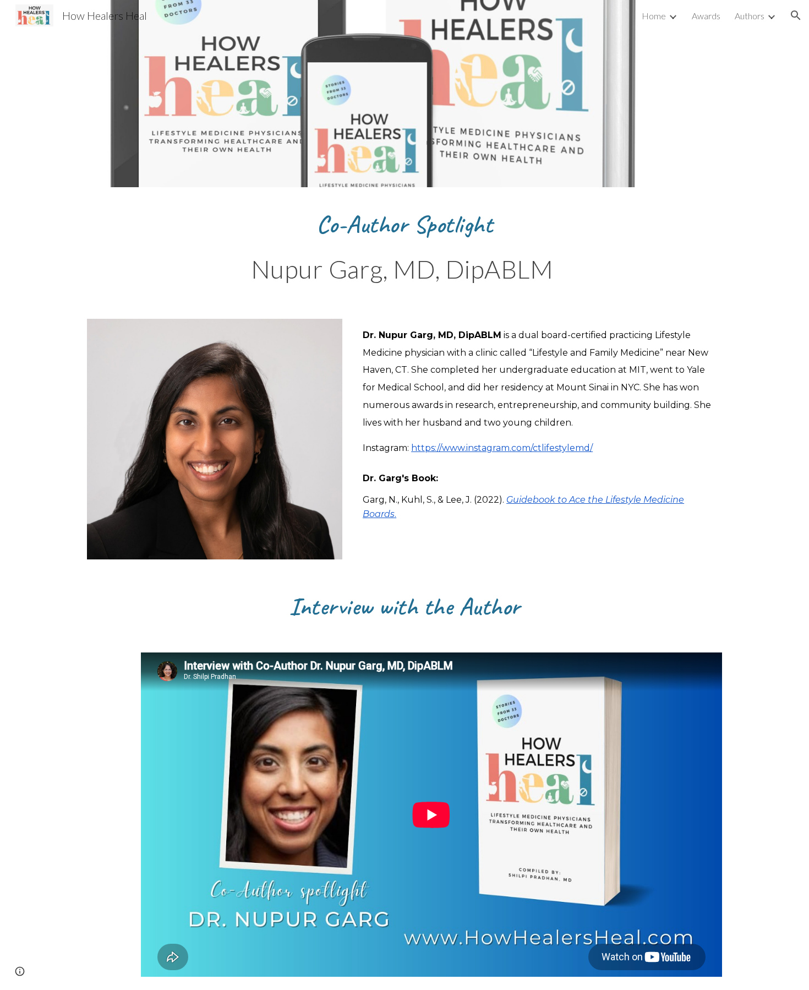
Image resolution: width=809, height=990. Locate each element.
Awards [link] (706, 15)
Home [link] (654, 15)
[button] (796, 15)
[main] (404, 223)
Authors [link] (749, 15)
